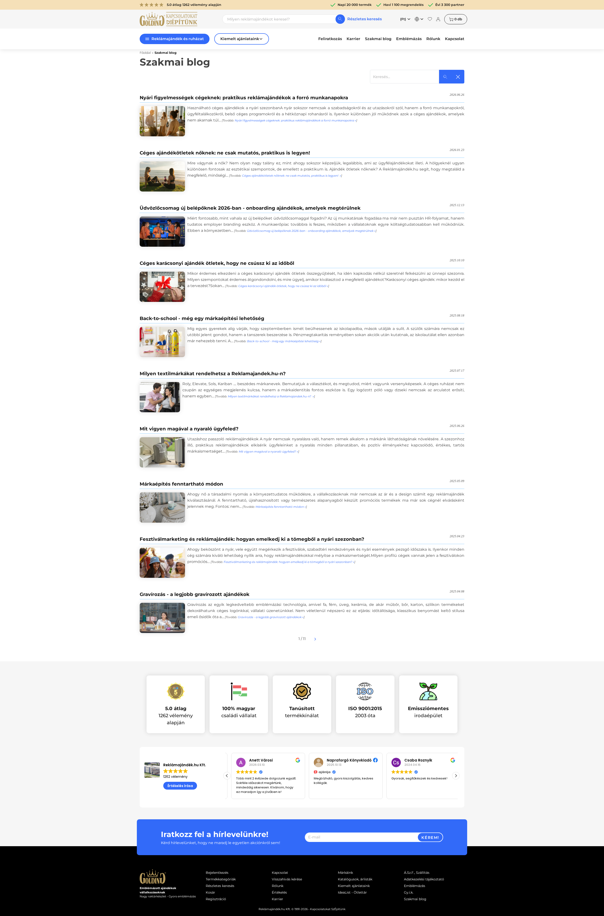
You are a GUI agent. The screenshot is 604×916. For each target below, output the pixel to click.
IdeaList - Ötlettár (352, 892)
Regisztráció (216, 899)
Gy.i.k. (408, 892)
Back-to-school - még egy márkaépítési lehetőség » (284, 341)
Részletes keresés (364, 19)
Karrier (353, 39)
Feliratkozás (330, 39)
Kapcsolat (454, 39)
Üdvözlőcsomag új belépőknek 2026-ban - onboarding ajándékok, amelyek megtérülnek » (311, 231)
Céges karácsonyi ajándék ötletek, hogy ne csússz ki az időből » (283, 286)
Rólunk (433, 39)
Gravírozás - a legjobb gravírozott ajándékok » (271, 617)
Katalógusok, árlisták (355, 879)
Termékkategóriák (221, 879)
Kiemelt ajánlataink (354, 886)
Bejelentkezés (217, 872)
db (458, 19)
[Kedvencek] (430, 19)
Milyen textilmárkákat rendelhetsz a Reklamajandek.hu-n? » (271, 396)
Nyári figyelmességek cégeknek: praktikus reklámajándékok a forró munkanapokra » (295, 120)
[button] (455, 775)
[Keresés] (340, 19)
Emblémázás (409, 39)
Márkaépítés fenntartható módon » (281, 506)
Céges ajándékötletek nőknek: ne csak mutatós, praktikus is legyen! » (291, 175)
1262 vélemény (175, 776)
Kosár (210, 892)
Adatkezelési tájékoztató (424, 879)
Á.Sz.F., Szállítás (416, 872)
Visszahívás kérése (287, 879)
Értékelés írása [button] (180, 785)
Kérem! (430, 837)
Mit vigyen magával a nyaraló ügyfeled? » (268, 451)
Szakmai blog (378, 39)
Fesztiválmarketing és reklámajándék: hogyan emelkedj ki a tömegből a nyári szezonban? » (289, 562)
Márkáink (345, 872)
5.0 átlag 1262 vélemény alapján (194, 5)
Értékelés (279, 892)
